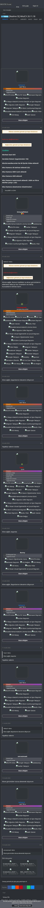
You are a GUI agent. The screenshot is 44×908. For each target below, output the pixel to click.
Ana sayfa (19, 7)
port (40, 19)
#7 (41, 648)
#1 (41, 127)
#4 (41, 443)
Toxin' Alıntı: (7, 653)
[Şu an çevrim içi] (22, 304)
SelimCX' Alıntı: (7, 262)
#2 (41, 256)
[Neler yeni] (41, 5)
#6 (41, 581)
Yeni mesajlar (7, 10)
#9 (41, 778)
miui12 (30, 19)
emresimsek (22, 756)
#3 (41, 376)
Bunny (22, 553)
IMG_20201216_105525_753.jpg (32, 872)
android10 (23, 19)
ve (10, 190)
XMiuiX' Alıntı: (7, 728)
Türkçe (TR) (5, 897)
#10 (41, 845)
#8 (41, 723)
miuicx (35, 19)
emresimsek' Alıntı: (9, 850)
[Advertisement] (22, 46)
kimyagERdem (22, 212)
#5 (41, 528)
